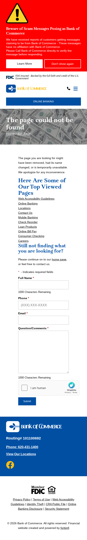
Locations (24, 208)
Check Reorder (28, 222)
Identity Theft (35, 504)
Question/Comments (33, 328)
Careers (23, 240)
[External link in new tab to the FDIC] (38, 490)
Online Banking (28, 203)
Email (23, 313)
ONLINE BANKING (43, 101)
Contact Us (25, 212)
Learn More (24, 63)
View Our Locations (21, 454)
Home (10, 133)
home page (59, 259)
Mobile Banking (28, 217)
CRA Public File (56, 504)
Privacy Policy (22, 499)
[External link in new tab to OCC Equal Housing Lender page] (52, 490)
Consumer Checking (31, 236)
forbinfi (64, 528)
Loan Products (27, 226)
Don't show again (63, 63)
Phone (23, 298)
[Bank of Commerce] (26, 89)
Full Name (26, 278)
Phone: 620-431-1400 (22, 447)
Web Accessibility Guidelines (36, 198)
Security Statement (57, 508)
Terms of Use (41, 499)
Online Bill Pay (27, 231)
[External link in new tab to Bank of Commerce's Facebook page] (10, 465)
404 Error (24, 133)
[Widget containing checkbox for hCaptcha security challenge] (48, 387)
